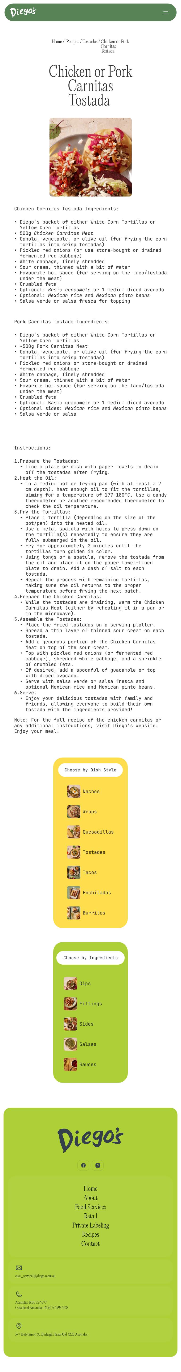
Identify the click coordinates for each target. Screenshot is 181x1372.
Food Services (90, 1207)
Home (57, 42)
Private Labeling (90, 1225)
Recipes (72, 42)
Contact (90, 1244)
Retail (90, 1216)
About (90, 1198)
